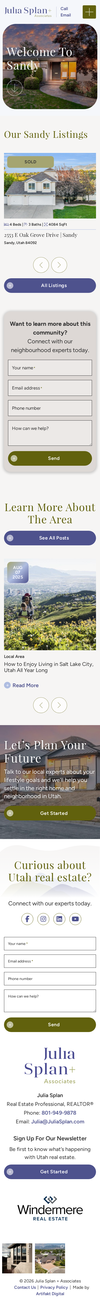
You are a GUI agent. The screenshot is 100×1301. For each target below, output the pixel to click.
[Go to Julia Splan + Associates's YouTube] (75, 919)
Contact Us (25, 1287)
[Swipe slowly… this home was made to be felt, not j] (17, 1258)
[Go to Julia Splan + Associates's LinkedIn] (59, 919)
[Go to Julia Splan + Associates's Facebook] (27, 919)
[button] (89, 12)
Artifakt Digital (50, 1293)
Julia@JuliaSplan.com (57, 1121)
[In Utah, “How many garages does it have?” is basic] (50, 1258)
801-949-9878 (59, 1113)
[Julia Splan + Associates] (28, 11)
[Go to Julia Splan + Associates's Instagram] (43, 919)
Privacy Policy (54, 1287)
